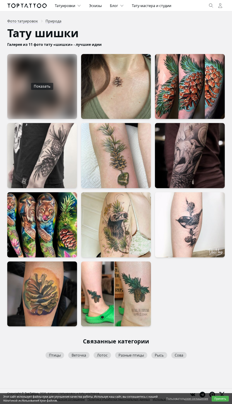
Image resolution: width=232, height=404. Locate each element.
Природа (53, 21)
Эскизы (95, 5)
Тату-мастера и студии (151, 5)
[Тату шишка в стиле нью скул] (190, 86)
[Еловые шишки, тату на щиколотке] (116, 294)
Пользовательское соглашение (187, 399)
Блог (114, 5)
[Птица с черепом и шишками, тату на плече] (116, 224)
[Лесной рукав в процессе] (190, 155)
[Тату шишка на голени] (42, 294)
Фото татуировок (22, 21)
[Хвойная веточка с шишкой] (116, 155)
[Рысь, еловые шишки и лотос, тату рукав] (42, 224)
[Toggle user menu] (220, 5)
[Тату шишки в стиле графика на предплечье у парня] (42, 155)
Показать (42, 86)
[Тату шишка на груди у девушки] (116, 86)
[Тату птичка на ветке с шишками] (190, 224)
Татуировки (65, 5)
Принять (220, 399)
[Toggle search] (211, 5)
